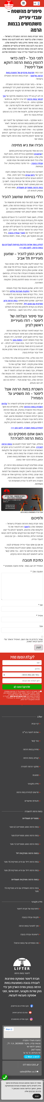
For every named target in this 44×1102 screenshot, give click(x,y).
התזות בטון (17, 340)
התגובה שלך (37, 571)
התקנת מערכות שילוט (19, 291)
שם (40, 605)
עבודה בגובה (37, 163)
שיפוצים (38, 153)
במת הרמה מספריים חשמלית (30, 187)
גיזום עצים (30, 175)
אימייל (39, 615)
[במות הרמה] (8, 4)
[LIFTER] (22, 964)
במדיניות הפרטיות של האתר (18, 696)
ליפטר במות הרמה (22, 973)
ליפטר (26, 526)
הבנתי (37, 1096)
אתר (41, 626)
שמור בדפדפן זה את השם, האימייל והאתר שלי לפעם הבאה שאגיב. (23, 640)
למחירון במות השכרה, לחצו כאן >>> (27, 427)
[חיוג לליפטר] (5, 1077)
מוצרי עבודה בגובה (16, 232)
